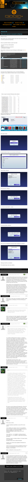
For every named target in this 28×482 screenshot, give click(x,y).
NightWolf (20, 269)
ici (25, 50)
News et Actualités (8, 22)
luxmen (3, 418)
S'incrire (19, 18)
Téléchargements (7, 24)
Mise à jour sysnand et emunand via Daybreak (11, 34)
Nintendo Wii (4, 31)
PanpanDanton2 (5, 296)
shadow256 (4, 274)
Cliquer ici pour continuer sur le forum (14, 466)
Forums (14, 26)
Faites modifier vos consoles (19, 24)
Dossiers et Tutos (19, 22)
